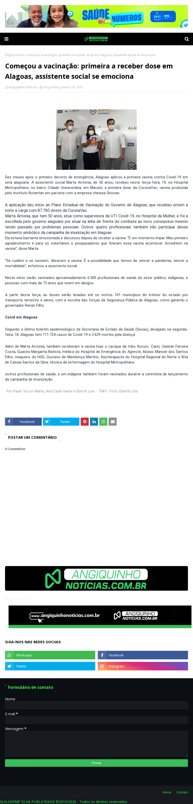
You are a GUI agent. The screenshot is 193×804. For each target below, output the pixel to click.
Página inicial (14, 55)
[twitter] (50, 666)
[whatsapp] (50, 655)
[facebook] (143, 655)
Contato (182, 792)
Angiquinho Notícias (23, 87)
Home (167, 792)
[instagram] (143, 666)
